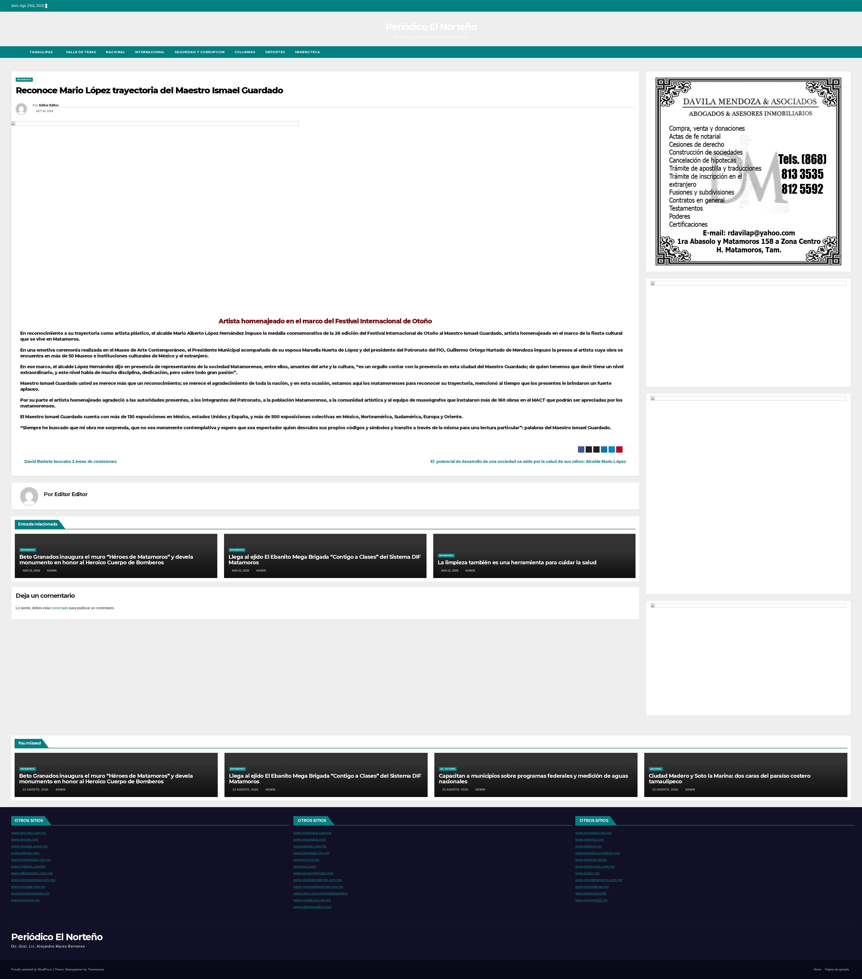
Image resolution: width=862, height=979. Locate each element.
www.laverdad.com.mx (311, 853)
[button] (839, 52)
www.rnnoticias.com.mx (312, 900)
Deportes (275, 52)
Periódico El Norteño (431, 26)
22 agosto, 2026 (36, 789)
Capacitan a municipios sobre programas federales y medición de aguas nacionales (533, 779)
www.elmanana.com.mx (312, 833)
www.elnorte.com (25, 839)
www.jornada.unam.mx (29, 846)
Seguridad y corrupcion (200, 52)
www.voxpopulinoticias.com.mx (318, 887)
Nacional (115, 52)
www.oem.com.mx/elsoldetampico (320, 893)
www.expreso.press (591, 860)
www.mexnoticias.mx (592, 887)
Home (817, 969)
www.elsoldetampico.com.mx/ (598, 880)
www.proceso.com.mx (28, 833)
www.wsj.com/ (304, 866)
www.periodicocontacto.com (597, 853)
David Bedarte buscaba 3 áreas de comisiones (70, 461)
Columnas (245, 52)
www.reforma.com (589, 839)
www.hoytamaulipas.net (30, 893)
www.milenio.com (25, 853)
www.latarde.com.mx (309, 846)
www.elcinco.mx (306, 860)
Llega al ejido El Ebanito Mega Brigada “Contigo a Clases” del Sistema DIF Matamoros (324, 560)
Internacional (150, 52)
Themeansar (96, 969)
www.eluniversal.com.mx (31, 860)
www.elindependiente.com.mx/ (317, 880)
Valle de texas (81, 52)
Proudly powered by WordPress (32, 969)
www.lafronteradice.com (312, 907)
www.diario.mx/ (587, 873)
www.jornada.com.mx (28, 887)
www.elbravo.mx (588, 846)
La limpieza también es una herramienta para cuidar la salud (517, 562)
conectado (60, 608)
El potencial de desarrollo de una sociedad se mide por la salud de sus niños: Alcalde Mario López (529, 461)
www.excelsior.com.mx (593, 833)
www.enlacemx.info (590, 893)
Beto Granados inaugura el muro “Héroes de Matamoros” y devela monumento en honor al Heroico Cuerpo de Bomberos (106, 560)
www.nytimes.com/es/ (28, 866)
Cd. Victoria (447, 769)
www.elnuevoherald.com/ (313, 873)
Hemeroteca (307, 52)
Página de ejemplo (837, 969)
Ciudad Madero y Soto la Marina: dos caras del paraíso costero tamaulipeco (729, 779)
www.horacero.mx (25, 900)
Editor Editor (49, 105)
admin (52, 570)
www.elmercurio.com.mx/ (595, 866)
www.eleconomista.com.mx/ (33, 880)
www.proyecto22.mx (591, 900)
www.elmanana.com (309, 839)
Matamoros (24, 79)
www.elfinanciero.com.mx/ (32, 873)
